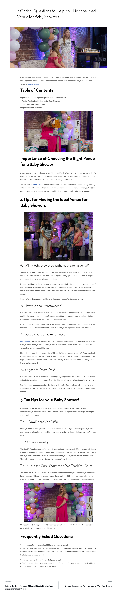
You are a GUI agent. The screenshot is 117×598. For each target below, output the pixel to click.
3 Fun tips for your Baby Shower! (32, 104)
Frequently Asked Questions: (31, 108)
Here (83, 525)
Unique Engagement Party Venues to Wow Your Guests (88, 586)
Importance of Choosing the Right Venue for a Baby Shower (43, 98)
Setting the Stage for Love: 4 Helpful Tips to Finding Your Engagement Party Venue (29, 587)
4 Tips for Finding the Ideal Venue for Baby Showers (40, 101)
